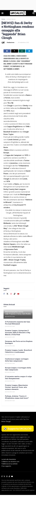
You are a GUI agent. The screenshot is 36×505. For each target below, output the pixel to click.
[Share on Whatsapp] (22, 51)
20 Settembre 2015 (23, 42)
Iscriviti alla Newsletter (9, 459)
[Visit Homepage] (18, 13)
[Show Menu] (2, 13)
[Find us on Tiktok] (14, 294)
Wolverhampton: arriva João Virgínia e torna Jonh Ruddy (18, 313)
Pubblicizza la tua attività (9, 464)
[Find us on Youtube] (18, 294)
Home (3, 19)
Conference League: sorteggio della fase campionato (16, 360)
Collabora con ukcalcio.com (10, 461)
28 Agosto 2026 (10, 316)
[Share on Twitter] (14, 51)
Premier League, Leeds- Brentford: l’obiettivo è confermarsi (18, 351)
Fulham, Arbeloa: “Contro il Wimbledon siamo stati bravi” (17, 397)
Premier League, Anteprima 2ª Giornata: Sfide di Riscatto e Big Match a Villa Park (17, 332)
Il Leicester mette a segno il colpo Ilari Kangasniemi (18, 377)
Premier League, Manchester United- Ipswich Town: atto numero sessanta (16, 387)
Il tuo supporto (6, 466)
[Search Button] (33, 13)
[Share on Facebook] (7, 51)
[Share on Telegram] (29, 51)
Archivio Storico (11, 19)
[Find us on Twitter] (7, 294)
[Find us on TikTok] (9, 476)
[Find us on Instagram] (11, 294)
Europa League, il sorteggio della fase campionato (18, 369)
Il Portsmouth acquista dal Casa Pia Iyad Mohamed (17, 323)
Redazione (10, 42)
